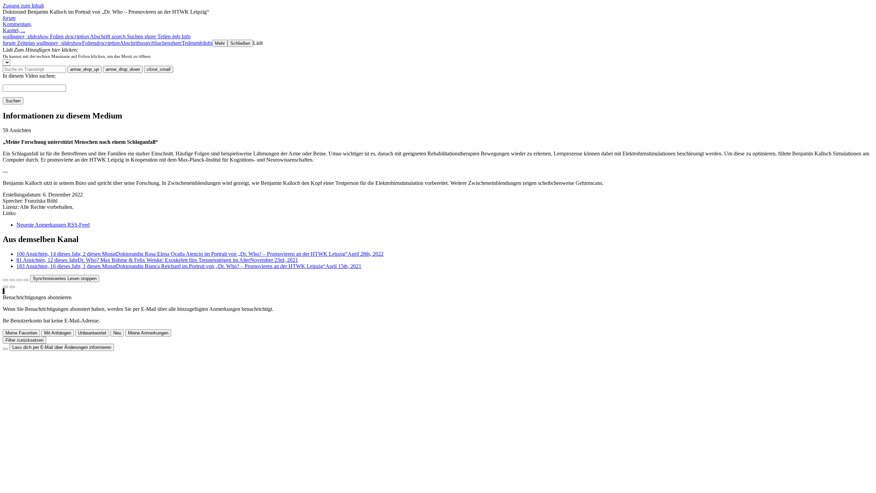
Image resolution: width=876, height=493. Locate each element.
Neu (117, 333)
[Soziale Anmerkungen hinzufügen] (5, 287)
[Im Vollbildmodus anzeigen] (5, 280)
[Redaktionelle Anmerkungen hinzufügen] (12, 287)
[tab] (34, 36)
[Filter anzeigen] (12, 280)
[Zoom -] (19, 280)
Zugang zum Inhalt (23, 6)
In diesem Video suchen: (29, 76)
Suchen (13, 100)
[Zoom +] (26, 280)
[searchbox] (34, 69)
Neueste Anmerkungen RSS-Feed (53, 225)
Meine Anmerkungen (148, 333)
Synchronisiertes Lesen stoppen (64, 278)
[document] (438, 56)
